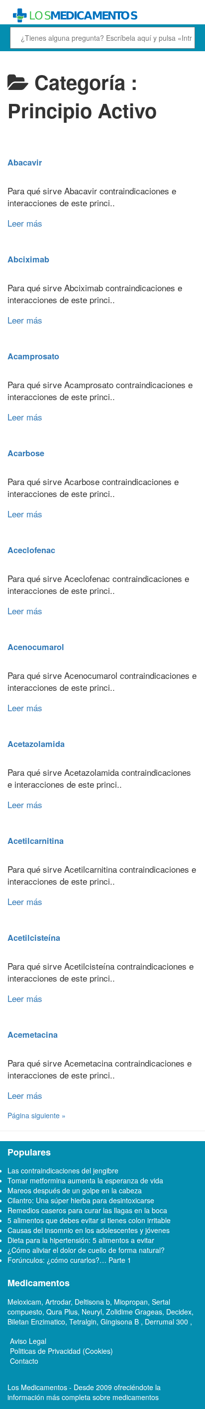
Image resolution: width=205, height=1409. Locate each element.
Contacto (24, 1361)
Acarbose (25, 453)
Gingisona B (121, 1321)
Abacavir (24, 162)
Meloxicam (24, 1302)
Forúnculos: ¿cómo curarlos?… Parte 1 (69, 1260)
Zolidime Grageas (134, 1312)
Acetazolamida (36, 743)
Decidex (179, 1312)
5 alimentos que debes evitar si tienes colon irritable (89, 1220)
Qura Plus (62, 1312)
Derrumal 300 (167, 1321)
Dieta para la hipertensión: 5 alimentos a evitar (80, 1240)
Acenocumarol (35, 647)
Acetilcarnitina (35, 840)
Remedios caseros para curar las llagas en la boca (87, 1210)
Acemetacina (32, 1034)
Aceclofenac (31, 550)
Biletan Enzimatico (36, 1321)
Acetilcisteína (33, 937)
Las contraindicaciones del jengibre (62, 1170)
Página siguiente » (36, 1115)
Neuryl (92, 1312)
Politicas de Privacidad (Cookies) (61, 1351)
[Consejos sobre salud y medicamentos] (102, 15)
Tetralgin (83, 1321)
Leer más (24, 223)
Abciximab (28, 259)
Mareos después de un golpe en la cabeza (74, 1190)
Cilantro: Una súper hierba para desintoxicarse (80, 1200)
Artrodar (58, 1302)
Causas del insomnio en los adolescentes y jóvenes (88, 1230)
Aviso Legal (28, 1341)
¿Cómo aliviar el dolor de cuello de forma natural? (86, 1250)
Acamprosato (33, 356)
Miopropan (131, 1302)
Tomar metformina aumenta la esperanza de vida (85, 1180)
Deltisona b (92, 1302)
